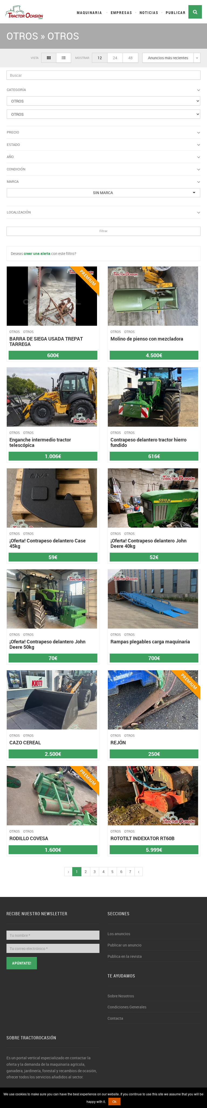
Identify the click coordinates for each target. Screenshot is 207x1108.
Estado (13, 144)
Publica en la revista (125, 956)
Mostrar (82, 58)
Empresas (121, 12)
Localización (19, 212)
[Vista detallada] (63, 58)
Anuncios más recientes (168, 57)
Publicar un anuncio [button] (125, 945)
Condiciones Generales (127, 1006)
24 (115, 57)
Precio (13, 132)
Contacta (115, 1018)
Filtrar (103, 231)
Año (10, 156)
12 (100, 57)
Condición (16, 169)
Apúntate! (21, 963)
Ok (114, 1101)
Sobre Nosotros (121, 995)
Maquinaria (89, 12)
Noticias (149, 12)
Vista (35, 58)
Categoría (16, 89)
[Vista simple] (48, 58)
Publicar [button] (176, 12)
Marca (13, 181)
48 (130, 57)
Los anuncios (119, 933)
